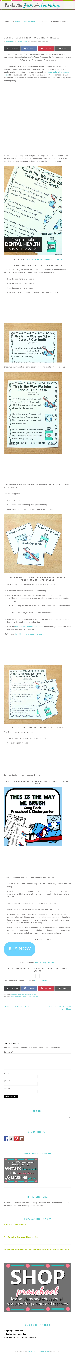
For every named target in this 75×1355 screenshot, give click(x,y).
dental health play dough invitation (29, 634)
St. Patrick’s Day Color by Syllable (21, 1337)
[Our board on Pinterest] (16, 1138)
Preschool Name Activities (15, 1224)
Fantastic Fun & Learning (37, 7)
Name (7, 1073)
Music (19, 994)
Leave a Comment (22, 41)
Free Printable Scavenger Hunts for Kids (21, 1237)
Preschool (24, 994)
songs (24, 996)
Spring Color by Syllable (16, 1334)
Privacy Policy (34, 1351)
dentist (12, 996)
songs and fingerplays (32, 996)
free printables (18, 996)
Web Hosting (44, 1351)
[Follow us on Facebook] (6, 1138)
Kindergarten (13, 994)
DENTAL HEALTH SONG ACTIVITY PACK (44, 259)
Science (29, 994)
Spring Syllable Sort (15, 1331)
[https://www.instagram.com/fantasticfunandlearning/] (21, 1138)
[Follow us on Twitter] (11, 1138)
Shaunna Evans (40, 981)
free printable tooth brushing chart (29, 627)
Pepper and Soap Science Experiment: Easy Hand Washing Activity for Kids (36, 1249)
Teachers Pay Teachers (44, 962)
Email (7, 1081)
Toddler (34, 994)
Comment (8, 1052)
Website (7, 1088)
